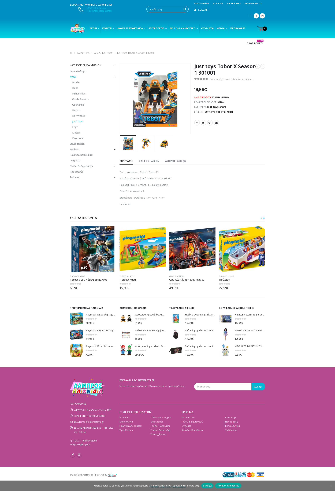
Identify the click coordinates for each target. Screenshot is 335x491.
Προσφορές (237, 28)
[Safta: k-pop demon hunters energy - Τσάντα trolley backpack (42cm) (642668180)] (175, 334)
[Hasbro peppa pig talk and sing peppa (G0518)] (175, 318)
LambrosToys (77, 71)
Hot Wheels (78, 115)
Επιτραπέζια (156, 28)
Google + (210, 122)
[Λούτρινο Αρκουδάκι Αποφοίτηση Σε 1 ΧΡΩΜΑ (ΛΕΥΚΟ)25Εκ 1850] (126, 318)
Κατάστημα (231, 417)
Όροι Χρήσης (126, 430)
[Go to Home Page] (71, 53)
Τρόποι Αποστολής (161, 430)
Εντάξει (207, 485)
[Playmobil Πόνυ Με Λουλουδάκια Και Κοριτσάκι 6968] (76, 350)
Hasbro (76, 110)
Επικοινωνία (201, 3)
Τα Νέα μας (234, 3)
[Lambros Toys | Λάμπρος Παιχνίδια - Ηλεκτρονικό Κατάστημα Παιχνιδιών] (77, 28)
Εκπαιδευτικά (232, 425)
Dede (75, 88)
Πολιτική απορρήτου (228, 485)
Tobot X (221, 112)
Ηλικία (221, 28)
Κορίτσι (107, 28)
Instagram (79, 454)
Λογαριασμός (253, 3)
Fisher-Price (78, 93)
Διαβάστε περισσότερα (110, 232)
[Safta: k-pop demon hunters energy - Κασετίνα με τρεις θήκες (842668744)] (175, 350)
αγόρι (230, 112)
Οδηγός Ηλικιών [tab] (149, 160)
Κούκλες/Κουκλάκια (130, 28)
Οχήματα (207, 28)
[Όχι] (330, 486)
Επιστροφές (157, 421)
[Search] (184, 9)
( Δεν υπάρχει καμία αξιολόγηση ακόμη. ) (231, 79)
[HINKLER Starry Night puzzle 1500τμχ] (225, 318)
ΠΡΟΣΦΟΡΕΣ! (255, 43)
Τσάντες (75, 177)
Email (216, 122)
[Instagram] (262, 15)
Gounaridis (78, 104)
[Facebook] (256, 15)
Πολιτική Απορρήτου (131, 425)
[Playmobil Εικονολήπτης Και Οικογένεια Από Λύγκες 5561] (76, 318)
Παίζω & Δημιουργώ (183, 28)
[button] (260, 218)
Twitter (203, 122)
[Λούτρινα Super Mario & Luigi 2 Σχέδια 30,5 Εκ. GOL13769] (126, 350)
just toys (209, 112)
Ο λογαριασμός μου (161, 417)
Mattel (76, 132)
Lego (75, 127)
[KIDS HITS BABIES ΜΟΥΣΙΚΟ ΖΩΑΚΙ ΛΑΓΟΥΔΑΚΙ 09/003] (225, 350)
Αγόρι (93, 28)
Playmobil (77, 138)
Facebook (197, 122)
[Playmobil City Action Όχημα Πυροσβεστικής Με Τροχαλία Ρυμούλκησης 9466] (76, 334)
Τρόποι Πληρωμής (160, 425)
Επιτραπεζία (77, 143)
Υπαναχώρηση (158, 434)
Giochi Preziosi (80, 99)
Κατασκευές (188, 417)
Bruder (76, 82)
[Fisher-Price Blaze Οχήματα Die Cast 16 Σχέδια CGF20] (126, 334)
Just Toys (212, 107)
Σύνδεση (203, 10)
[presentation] (120, 98)
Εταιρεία (218, 3)
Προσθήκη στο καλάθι (210, 232)
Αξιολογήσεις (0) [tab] (175, 160)
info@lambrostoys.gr (92, 421)
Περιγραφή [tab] (126, 160)
